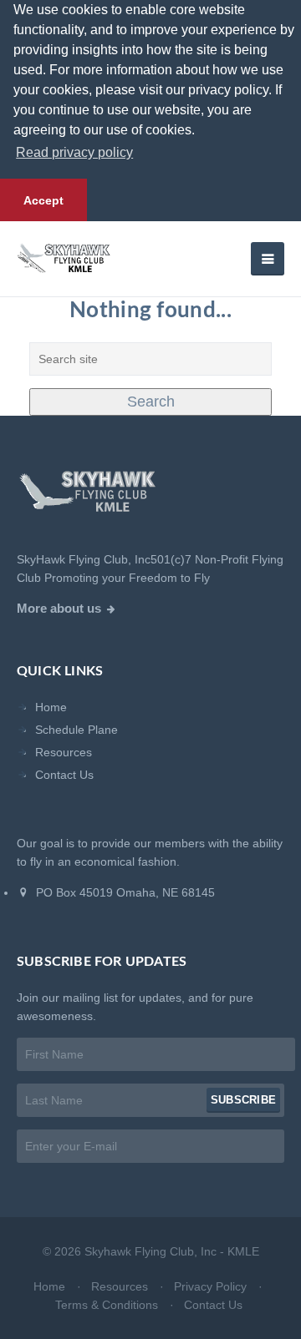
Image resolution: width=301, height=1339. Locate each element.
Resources (63, 752)
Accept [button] (43, 200)
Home (51, 707)
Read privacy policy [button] (74, 152)
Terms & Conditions (106, 1304)
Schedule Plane (76, 729)
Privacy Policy (210, 1286)
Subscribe (243, 1100)
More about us (59, 608)
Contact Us (64, 774)
